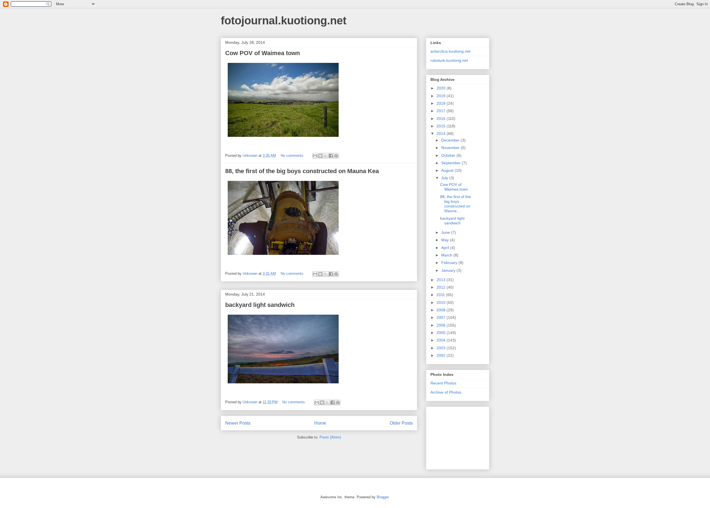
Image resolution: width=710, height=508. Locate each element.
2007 (442, 317)
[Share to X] (325, 155)
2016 (442, 118)
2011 (441, 295)
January (449, 270)
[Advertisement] (458, 436)
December (451, 140)
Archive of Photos (445, 392)
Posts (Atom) (330, 437)
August (448, 170)
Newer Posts (237, 423)
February (449, 262)
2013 (442, 280)
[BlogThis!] (320, 155)
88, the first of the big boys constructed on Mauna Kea (302, 171)
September (451, 163)
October (449, 155)
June (446, 232)
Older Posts (401, 423)
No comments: (293, 155)
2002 (442, 355)
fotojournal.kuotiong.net (283, 20)
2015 (442, 126)
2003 (442, 348)
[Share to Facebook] (331, 155)
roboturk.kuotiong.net (449, 60)
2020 (442, 88)
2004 (442, 340)
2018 (442, 103)
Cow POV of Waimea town (262, 53)
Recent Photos (443, 383)
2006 (442, 325)
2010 (442, 302)
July (445, 178)
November (451, 147)
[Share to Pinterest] (336, 155)
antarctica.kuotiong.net (450, 51)
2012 (442, 287)
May (445, 240)
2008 (442, 310)
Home (320, 423)
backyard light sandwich (260, 304)
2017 (442, 111)
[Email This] (315, 155)
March (447, 255)
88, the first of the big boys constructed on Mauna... (455, 203)
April (445, 247)
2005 (442, 332)
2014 (442, 133)
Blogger (383, 497)
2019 (442, 96)
